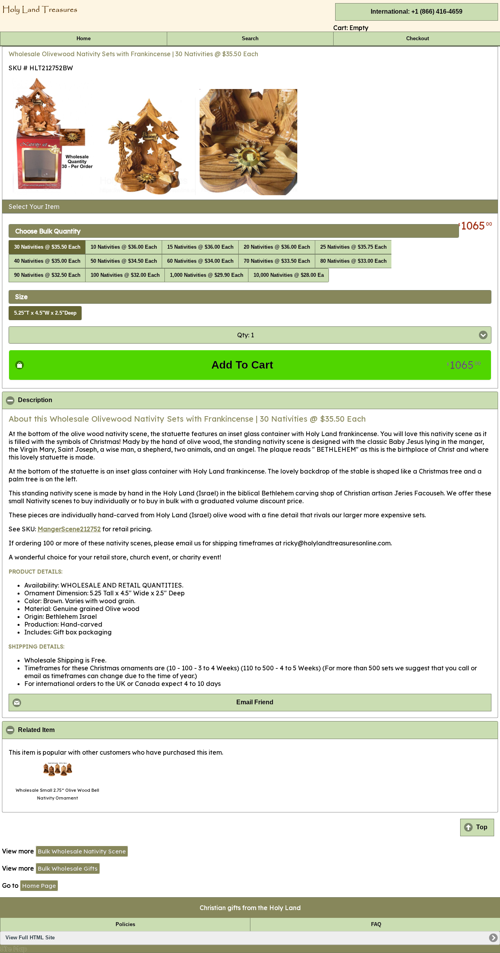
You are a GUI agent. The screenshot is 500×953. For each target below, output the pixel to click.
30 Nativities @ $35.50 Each (47, 247)
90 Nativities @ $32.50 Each (47, 275)
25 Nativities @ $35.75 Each (353, 247)
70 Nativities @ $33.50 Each (277, 261)
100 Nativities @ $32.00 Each (125, 275)
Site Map (13, 949)
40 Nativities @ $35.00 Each (47, 261)
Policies (125, 924)
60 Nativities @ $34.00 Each (200, 261)
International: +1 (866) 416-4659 (416, 11)
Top (482, 827)
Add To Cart (346, 365)
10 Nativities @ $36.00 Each (124, 247)
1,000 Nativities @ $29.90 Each (206, 275)
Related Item (74, 730)
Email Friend (254, 702)
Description (73, 400)
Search (250, 38)
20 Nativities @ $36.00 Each (277, 247)
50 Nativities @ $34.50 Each (124, 261)
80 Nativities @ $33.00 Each (353, 261)
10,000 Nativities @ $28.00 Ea (289, 275)
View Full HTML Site (30, 938)
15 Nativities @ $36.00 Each (200, 247)
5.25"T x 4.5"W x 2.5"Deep (45, 313)
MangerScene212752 (69, 529)
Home (84, 38)
